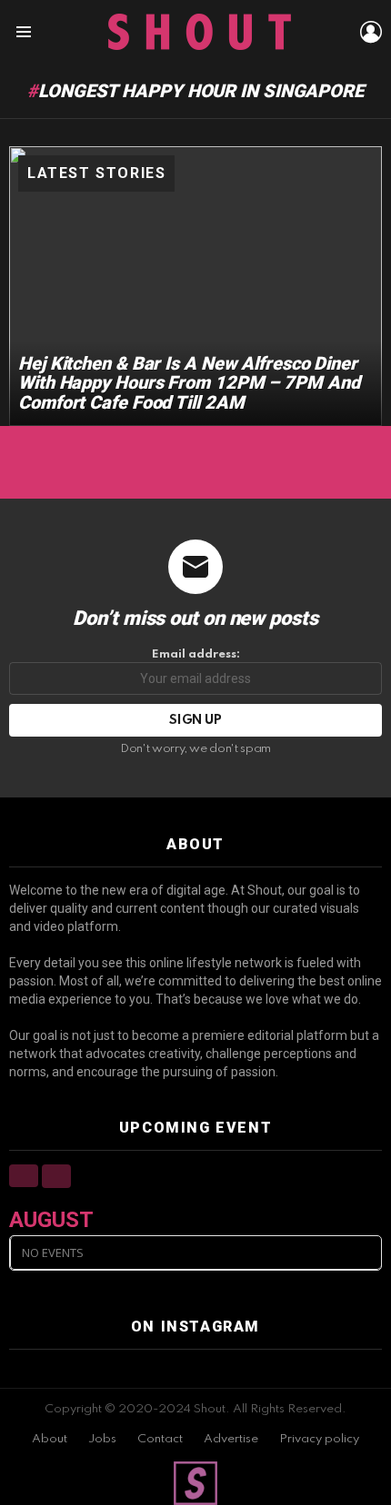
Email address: (196, 654)
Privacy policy (319, 1439)
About (49, 1439)
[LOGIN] (371, 32)
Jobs (102, 1439)
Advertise (231, 1439)
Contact (160, 1439)
